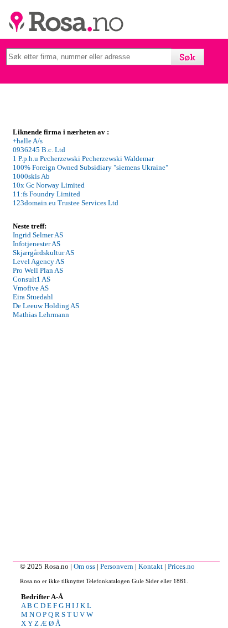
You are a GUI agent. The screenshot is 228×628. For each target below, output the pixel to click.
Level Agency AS (38, 261)
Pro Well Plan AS (38, 270)
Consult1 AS (31, 279)
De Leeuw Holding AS (46, 306)
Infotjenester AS (36, 244)
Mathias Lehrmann (41, 314)
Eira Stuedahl (33, 297)
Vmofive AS (31, 288)
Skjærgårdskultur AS (43, 252)
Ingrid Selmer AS (38, 235)
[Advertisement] (114, 442)
